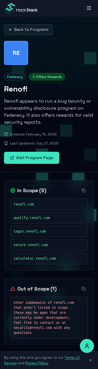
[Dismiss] (90, 360)
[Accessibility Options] (87, 346)
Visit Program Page (34, 157)
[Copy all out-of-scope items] (84, 289)
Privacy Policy (36, 363)
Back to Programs (31, 29)
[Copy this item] (81, 204)
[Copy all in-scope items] (84, 190)
